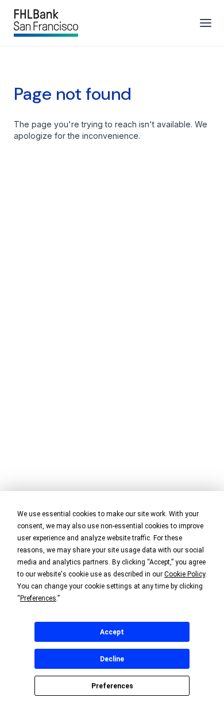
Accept (112, 632)
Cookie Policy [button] (184, 574)
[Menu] (205, 22)
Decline (112, 659)
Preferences (112, 686)
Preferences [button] (38, 598)
